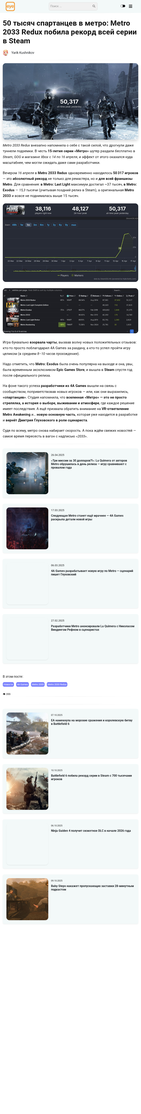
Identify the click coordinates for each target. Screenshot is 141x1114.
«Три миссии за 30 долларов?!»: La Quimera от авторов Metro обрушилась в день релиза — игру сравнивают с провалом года (89, 464)
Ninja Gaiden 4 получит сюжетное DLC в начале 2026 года (91, 830)
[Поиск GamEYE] (94, 6)
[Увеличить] (133, 208)
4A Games (22, 684)
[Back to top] (135, 1105)
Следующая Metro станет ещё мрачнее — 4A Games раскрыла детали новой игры (87, 517)
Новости (8, 684)
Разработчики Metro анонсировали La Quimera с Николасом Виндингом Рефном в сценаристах (92, 627)
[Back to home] (128, 1105)
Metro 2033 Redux (57, 684)
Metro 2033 (38, 684)
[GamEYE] (10, 6)
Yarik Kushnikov (22, 53)
